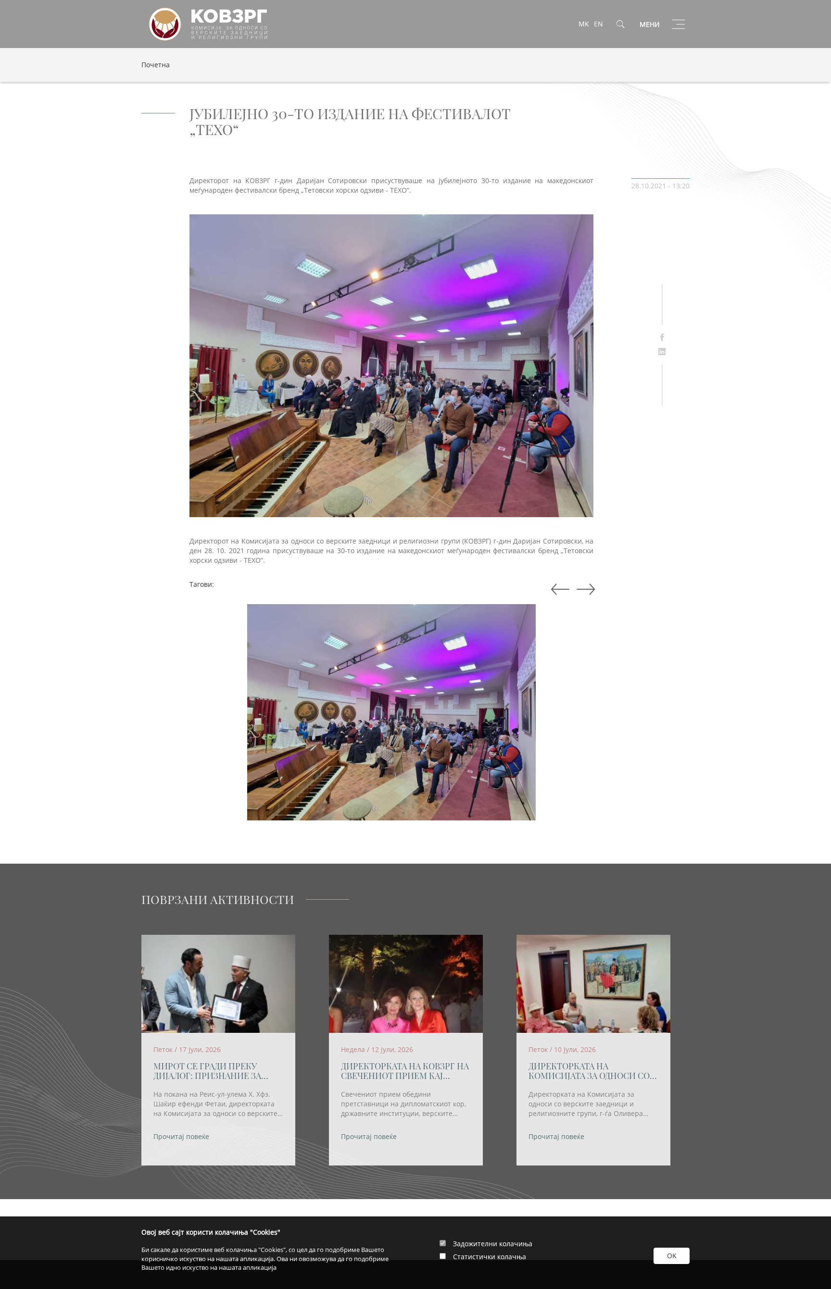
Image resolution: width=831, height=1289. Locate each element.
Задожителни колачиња (492, 1243)
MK (584, 23)
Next (558, 590)
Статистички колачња (489, 1256)
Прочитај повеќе (181, 1136)
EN (598, 23)
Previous (584, 590)
